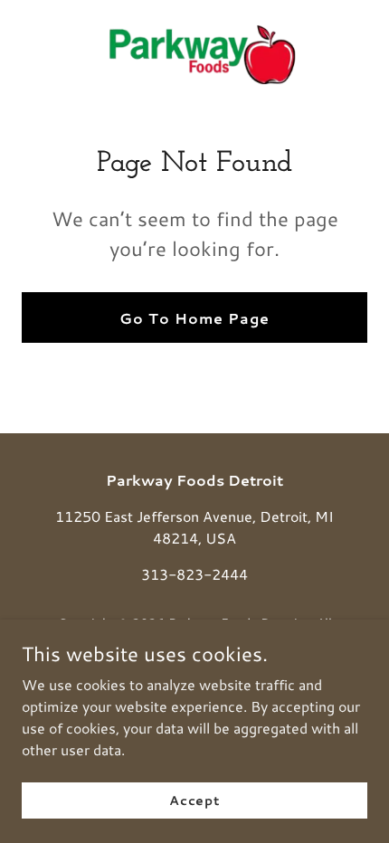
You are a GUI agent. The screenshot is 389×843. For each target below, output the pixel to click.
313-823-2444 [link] (194, 574)
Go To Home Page (194, 318)
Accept (194, 800)
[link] (194, 54)
